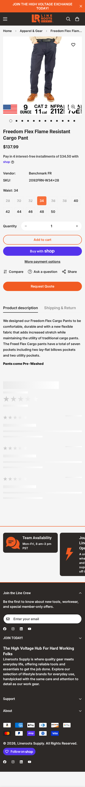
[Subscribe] (77, 619)
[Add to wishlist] (73, 44)
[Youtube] (29, 628)
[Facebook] (4, 628)
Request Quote (42, 286)
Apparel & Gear (31, 31)
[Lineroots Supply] (42, 19)
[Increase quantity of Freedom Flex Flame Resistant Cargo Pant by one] (77, 226)
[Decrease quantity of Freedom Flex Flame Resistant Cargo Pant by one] (26, 226)
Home (7, 31)
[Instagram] (13, 628)
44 (19, 212)
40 (76, 201)
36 (53, 201)
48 (42, 212)
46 (30, 212)
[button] (77, 19)
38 (65, 201)
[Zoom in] (73, 106)
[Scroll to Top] (77, 765)
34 (42, 201)
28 (8, 201)
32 (30, 201)
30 (19, 201)
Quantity (10, 226)
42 (8, 212)
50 (53, 212)
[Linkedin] (21, 628)
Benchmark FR (40, 173)
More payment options (42, 261)
